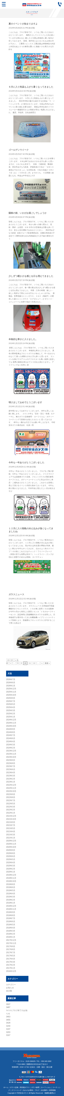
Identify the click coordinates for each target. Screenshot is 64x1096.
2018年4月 (10, 928)
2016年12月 (11, 971)
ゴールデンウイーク (19, 149)
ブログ (37, 1090)
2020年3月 (10, 866)
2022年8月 (10, 797)
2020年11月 (11, 844)
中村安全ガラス (22, 1093)
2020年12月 (11, 841)
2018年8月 (10, 915)
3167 (8, 1035)
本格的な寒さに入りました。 (23, 339)
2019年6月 (10, 887)
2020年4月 (10, 862)
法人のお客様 (28, 1090)
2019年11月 (11, 878)
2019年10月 (11, 881)
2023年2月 (10, 779)
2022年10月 (11, 791)
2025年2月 (10, 713)
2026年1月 (10, 686)
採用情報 (52, 1090)
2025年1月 (10, 717)
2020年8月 (10, 853)
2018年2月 (10, 934)
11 (30, 663)
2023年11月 (11, 754)
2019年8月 (10, 884)
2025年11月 (11, 692)
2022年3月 (10, 807)
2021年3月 (10, 834)
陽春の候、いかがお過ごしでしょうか (28, 213)
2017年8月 (10, 949)
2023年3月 (10, 776)
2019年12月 (11, 875)
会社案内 (44, 1090)
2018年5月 (10, 924)
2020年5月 (10, 859)
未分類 (31, 28)
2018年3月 (10, 931)
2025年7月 (10, 701)
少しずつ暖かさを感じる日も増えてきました (31, 276)
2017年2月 (10, 965)
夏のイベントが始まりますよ (23, 23)
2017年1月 (10, 968)
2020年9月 (10, 850)
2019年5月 (10, 890)
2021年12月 (11, 816)
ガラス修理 (35, 1087)
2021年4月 (10, 831)
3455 (8, 1020)
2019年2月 (10, 900)
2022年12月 (11, 785)
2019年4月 (10, 893)
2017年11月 (11, 943)
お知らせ (10, 988)
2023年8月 (10, 763)
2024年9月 (10, 729)
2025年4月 (10, 707)
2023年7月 (10, 766)
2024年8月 (10, 732)
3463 (8, 1017)
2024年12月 (11, 720)
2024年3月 (10, 745)
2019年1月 (10, 903)
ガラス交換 (14, 1087)
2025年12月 (11, 689)
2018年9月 (10, 912)
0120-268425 (30, 1061)
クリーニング (16, 1090)
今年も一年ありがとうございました (26, 462)
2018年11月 (11, 909)
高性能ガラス (25, 1087)
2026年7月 (10, 679)
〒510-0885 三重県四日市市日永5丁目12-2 (32, 1064)
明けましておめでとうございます (25, 402)
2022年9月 (10, 794)
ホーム (5, 1087)
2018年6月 (10, 921)
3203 (8, 1032)
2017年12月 (11, 940)
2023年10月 (11, 757)
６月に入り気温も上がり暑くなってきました (31, 87)
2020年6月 (10, 856)
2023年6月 (10, 769)
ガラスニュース (16, 594)
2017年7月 (10, 952)
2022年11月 (11, 788)
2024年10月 (11, 726)
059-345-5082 (46, 1061)
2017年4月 (10, 959)
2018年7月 (10, 918)
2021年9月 (10, 822)
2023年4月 (10, 772)
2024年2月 (10, 748)
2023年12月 (11, 751)
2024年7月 (10, 735)
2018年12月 (11, 906)
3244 (8, 1026)
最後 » (47, 663)
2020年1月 (10, 872)
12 (34, 663)
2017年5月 (10, 956)
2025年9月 (10, 698)
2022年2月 (10, 810)
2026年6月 (10, 682)
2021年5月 (10, 828)
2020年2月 (10, 869)
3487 (8, 1007)
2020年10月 (11, 847)
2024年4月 (10, 741)
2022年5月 (10, 803)
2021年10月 (11, 819)
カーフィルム (46, 1087)
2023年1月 (10, 782)
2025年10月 (11, 695)
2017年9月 (10, 946)
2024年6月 (10, 738)
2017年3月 (10, 962)
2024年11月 (11, 723)
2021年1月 (10, 838)
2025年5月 (10, 704)
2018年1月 (10, 937)
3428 (8, 1023)
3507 (8, 1004)
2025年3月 (10, 710)
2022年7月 (10, 800)
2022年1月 (10, 813)
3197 (8, 1029)
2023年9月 (10, 760)
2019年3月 (10, 897)
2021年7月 (10, 825)
